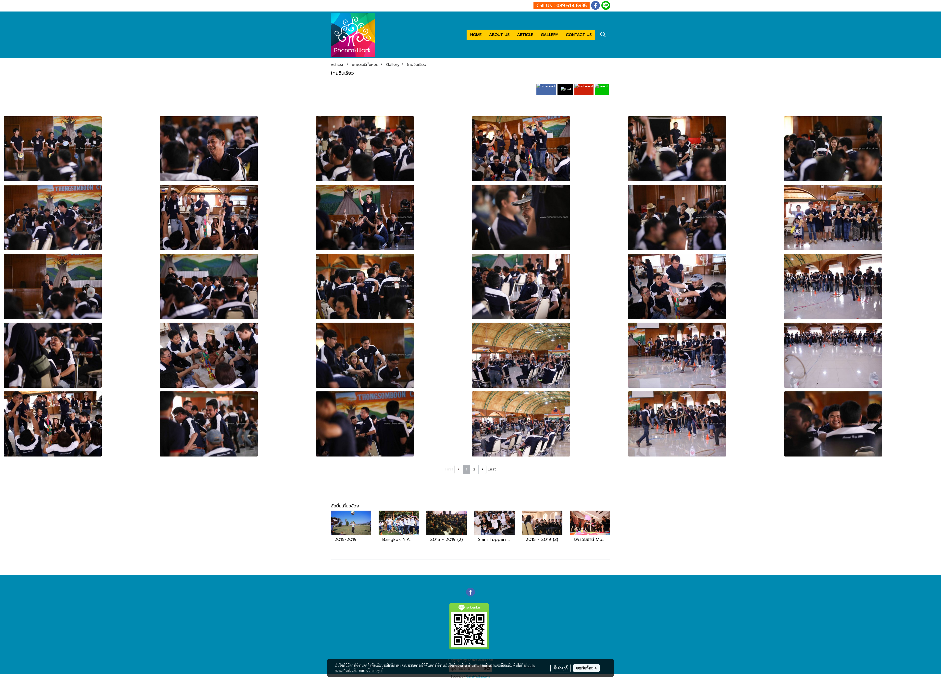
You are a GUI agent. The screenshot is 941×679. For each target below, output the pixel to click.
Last (492, 469)
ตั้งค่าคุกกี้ (561, 668)
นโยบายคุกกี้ (374, 670)
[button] (603, 34)
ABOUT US (499, 35)
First (449, 469)
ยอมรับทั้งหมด (586, 668)
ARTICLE (525, 35)
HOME (476, 35)
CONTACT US (579, 35)
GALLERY (549, 35)
